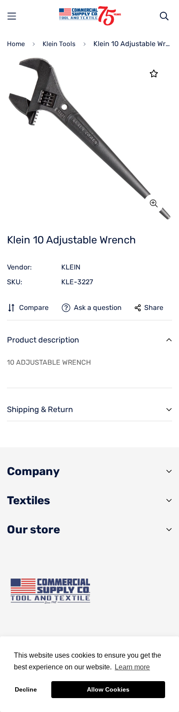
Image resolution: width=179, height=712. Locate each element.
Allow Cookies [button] (108, 689)
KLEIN (70, 267)
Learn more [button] (132, 667)
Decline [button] (26, 689)
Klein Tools (59, 44)
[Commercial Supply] (89, 16)
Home (16, 44)
